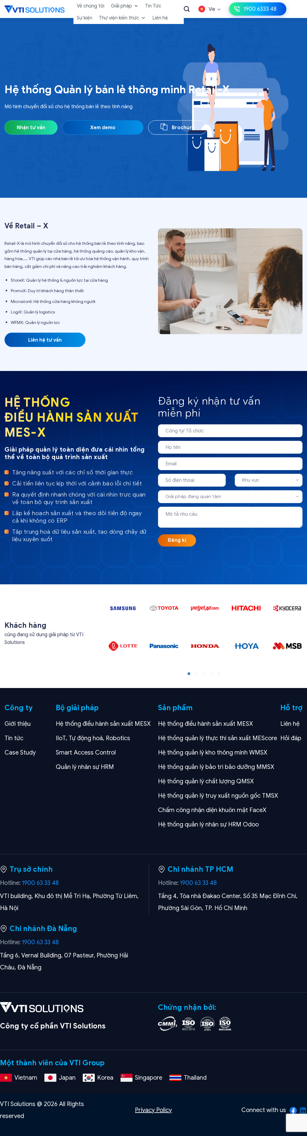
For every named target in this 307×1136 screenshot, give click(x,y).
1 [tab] (189, 674)
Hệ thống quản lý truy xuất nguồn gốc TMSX (218, 795)
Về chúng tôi (90, 6)
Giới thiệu (17, 724)
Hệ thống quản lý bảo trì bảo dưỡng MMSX (216, 767)
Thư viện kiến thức (119, 18)
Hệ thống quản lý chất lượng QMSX (206, 781)
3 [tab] (204, 674)
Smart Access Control (86, 752)
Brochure (183, 128)
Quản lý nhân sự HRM (85, 767)
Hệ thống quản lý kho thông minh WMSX (212, 752)
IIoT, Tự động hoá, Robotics (93, 738)
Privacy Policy (153, 1110)
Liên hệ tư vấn (45, 340)
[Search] (186, 8)
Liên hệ (160, 18)
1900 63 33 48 (40, 883)
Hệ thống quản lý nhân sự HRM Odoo (208, 824)
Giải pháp (121, 6)
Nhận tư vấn (31, 128)
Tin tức (13, 738)
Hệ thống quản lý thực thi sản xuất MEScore (217, 738)
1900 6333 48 (259, 9)
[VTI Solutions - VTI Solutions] (34, 9)
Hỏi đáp (290, 738)
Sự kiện (84, 18)
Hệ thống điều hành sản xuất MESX (103, 724)
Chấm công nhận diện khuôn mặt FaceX (212, 810)
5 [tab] (219, 674)
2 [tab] (196, 674)
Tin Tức (153, 6)
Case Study (20, 752)
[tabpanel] (122, 631)
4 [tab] (211, 674)
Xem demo (102, 128)
